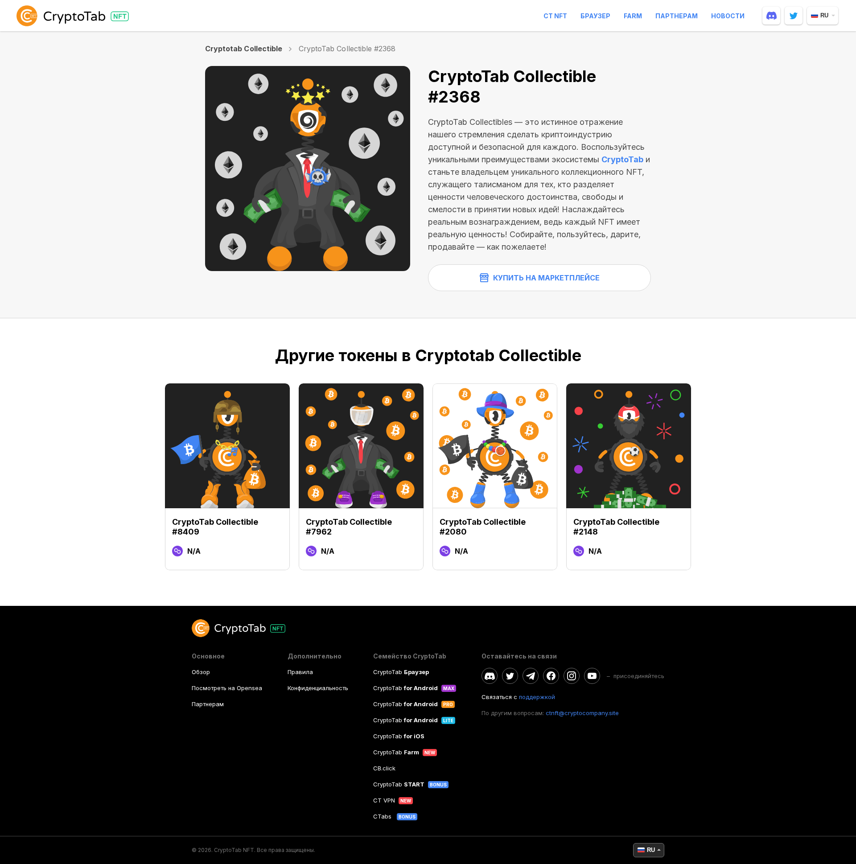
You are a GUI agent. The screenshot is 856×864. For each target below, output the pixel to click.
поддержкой (537, 696)
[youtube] (592, 676)
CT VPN (384, 800)
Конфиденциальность (318, 687)
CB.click (384, 768)
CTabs (383, 816)
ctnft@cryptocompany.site (582, 712)
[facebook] (551, 676)
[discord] (771, 16)
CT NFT (555, 16)
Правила (300, 671)
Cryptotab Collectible (243, 48)
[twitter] (793, 16)
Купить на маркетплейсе (546, 277)
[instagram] (572, 676)
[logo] (74, 15)
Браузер (595, 16)
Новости (728, 16)
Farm (633, 16)
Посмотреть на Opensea (227, 687)
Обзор (201, 671)
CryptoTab (622, 159)
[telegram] (531, 676)
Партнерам (676, 16)
